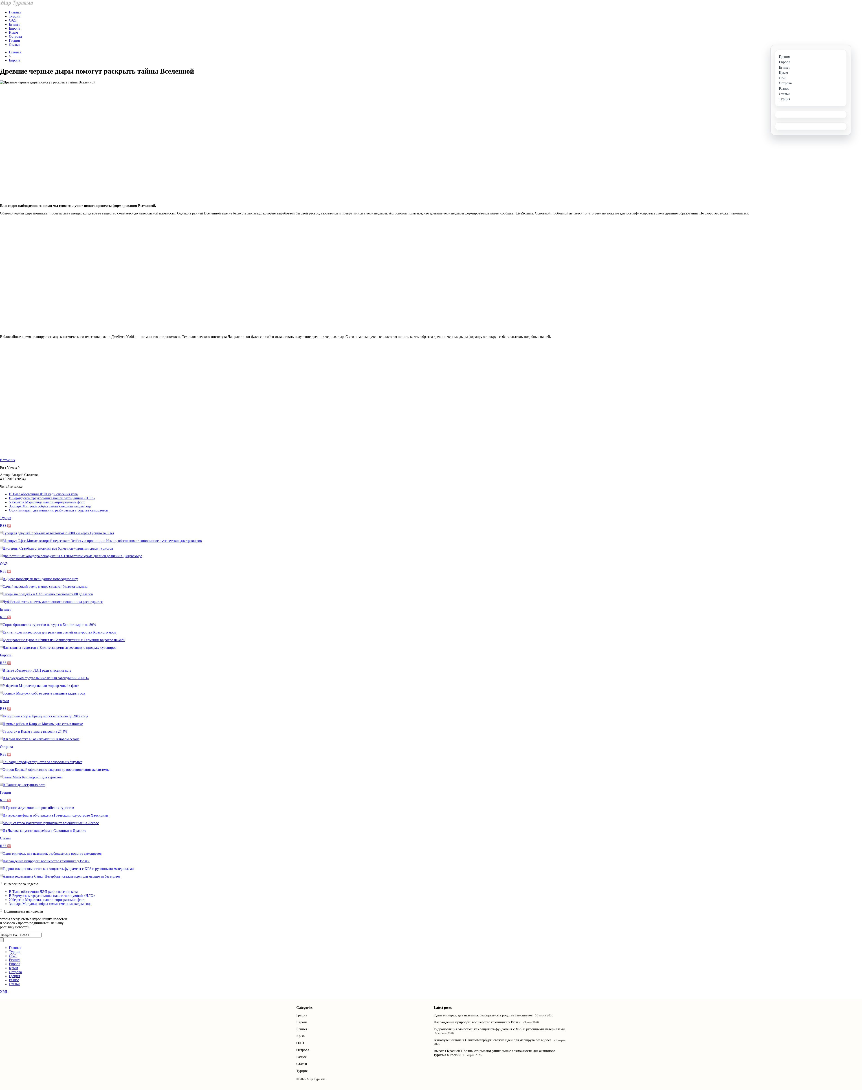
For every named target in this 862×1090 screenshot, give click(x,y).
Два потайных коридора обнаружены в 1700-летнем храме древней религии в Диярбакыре (72, 556)
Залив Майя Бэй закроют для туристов (32, 777)
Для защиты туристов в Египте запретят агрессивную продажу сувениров (60, 647)
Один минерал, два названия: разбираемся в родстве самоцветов (58, 510)
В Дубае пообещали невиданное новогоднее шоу (40, 579)
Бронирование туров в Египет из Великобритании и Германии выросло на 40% (64, 640)
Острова (15, 36)
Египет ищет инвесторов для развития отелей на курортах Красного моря (59, 632)
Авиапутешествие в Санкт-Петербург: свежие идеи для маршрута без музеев (62, 876)
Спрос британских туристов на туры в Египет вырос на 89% (49, 625)
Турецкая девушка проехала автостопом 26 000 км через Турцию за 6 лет (58, 533)
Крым (13, 32)
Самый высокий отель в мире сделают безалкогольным (45, 586)
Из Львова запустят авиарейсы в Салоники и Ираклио (44, 830)
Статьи (14, 44)
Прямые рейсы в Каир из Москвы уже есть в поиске (43, 724)
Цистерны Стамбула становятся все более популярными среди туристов (58, 548)
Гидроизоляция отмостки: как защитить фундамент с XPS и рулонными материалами (68, 869)
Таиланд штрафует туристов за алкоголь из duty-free (42, 762)
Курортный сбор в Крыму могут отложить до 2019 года (45, 716)
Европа (14, 28)
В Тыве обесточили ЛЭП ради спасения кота (43, 494)
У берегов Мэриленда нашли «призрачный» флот (47, 502)
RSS (3, 525)
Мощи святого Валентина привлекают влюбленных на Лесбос (51, 823)
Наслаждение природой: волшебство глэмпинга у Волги (46, 861)
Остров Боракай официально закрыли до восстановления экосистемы (56, 769)
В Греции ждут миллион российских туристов (38, 808)
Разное (14, 980)
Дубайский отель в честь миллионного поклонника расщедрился (53, 602)
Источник (7, 460)
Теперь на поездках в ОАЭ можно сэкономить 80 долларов (48, 594)
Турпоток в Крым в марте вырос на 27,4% (35, 731)
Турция (14, 16)
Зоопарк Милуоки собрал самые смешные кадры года (50, 506)
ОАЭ (13, 20)
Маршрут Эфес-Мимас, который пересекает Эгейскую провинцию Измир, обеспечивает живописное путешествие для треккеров (102, 541)
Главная (15, 12)
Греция (14, 40)
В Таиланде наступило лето (24, 785)
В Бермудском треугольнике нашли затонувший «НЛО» (52, 498)
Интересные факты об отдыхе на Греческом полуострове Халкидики (55, 815)
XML (4, 992)
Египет (14, 24)
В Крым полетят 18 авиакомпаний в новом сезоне (41, 739)
